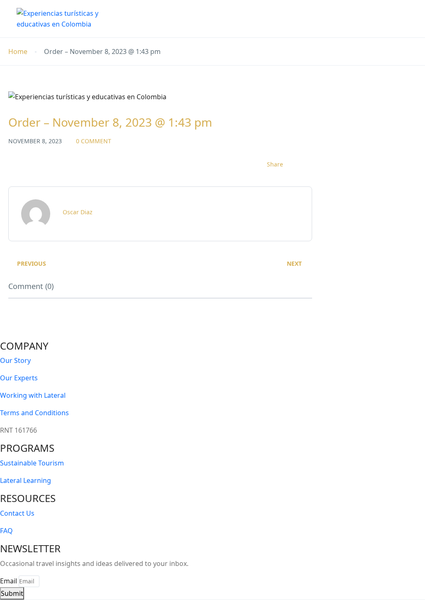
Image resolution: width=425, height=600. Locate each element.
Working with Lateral (33, 395)
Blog (273, 18)
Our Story (15, 360)
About (240, 18)
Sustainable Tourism (32, 463)
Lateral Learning (25, 480)
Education (313, 18)
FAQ (6, 530)
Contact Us (362, 18)
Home (150, 18)
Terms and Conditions (34, 412)
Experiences (195, 18)
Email (8, 580)
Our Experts (19, 377)
